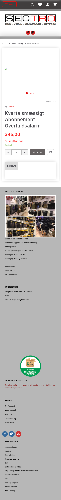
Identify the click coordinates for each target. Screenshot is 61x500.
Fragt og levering (12, 459)
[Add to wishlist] (50, 152)
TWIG (11, 106)
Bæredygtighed (11, 482)
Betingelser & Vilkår (13, 466)
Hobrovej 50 (10, 270)
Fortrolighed (10, 455)
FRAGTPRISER (11, 486)
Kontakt (8, 451)
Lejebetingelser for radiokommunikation (21, 470)
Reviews (11, 166)
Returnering (10, 490)
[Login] (47, 4)
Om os (7, 463)
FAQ (6, 478)
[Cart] (55, 4)
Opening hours (11, 447)
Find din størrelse (12, 474)
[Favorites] (40, 4)
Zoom (31, 93)
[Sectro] (30, 19)
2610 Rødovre (11, 274)
